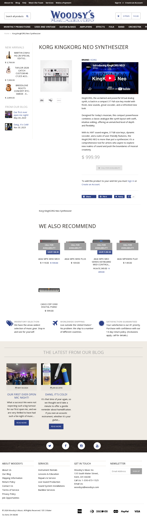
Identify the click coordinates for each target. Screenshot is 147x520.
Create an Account (134, 2)
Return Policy (8, 481)
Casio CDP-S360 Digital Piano (49, 305)
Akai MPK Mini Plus (75, 258)
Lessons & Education (48, 473)
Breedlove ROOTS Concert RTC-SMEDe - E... (22, 89)
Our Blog (6, 473)
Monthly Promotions (17, 26)
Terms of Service (10, 489)
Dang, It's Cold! (21, 124)
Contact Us (7, 485)
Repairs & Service (47, 477)
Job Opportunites (10, 497)
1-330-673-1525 (90, 480)
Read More (22, 422)
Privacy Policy (9, 493)
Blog (18, 2)
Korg (93, 59)
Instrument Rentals (47, 469)
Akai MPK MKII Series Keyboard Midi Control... (101, 261)
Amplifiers (86, 26)
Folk (111, 26)
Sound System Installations (51, 485)
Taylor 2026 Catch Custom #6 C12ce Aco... (22, 72)
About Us (8, 2)
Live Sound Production (49, 481)
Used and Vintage (44, 26)
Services (49, 2)
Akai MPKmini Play (127, 258)
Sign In (118, 2)
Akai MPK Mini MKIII (49, 258)
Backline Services (46, 489)
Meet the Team (36, 2)
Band (121, 26)
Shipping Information (12, 477)
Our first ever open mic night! (21, 113)
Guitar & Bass (67, 26)
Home (6, 33)
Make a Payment (63, 2)
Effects (100, 26)
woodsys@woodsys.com (86, 487)
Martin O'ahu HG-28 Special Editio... (22, 55)
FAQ (24, 2)
